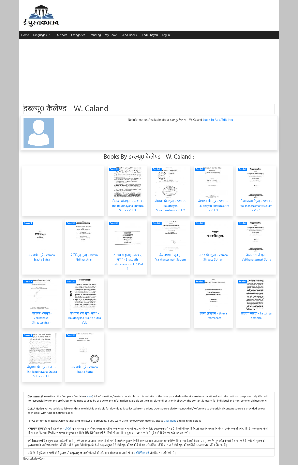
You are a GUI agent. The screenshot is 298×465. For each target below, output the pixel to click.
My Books (111, 35)
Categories (78, 35)
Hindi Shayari (149, 35)
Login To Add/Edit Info (218, 120)
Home (25, 35)
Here (89, 396)
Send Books (129, 35)
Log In (166, 35)
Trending (95, 35)
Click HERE (170, 421)
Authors (62, 35)
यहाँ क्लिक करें (141, 453)
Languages (40, 35)
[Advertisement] (149, 69)
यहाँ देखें (67, 429)
